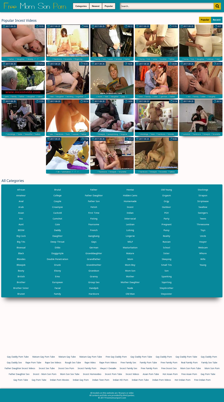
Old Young (166, 189)
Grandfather (94, 259)
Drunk (57, 264)
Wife (202, 259)
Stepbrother (166, 287)
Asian (21, 212)
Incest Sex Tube (47, 368)
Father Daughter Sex (19, 374)
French (94, 230)
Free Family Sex (128, 362)
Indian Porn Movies (59, 379)
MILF (130, 241)
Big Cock (21, 235)
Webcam (203, 247)
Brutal (57, 189)
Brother (21, 282)
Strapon (203, 195)
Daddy (57, 230)
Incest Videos (132, 374)
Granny (94, 276)
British (21, 276)
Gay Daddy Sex (14, 362)
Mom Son (130, 270)
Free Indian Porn (202, 379)
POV (166, 212)
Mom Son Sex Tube (69, 374)
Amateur (21, 195)
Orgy (166, 201)
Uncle (203, 235)
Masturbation (130, 247)
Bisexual (21, 247)
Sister (166, 253)
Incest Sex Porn (66, 368)
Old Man (130, 293)
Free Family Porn (169, 362)
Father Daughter (94, 195)
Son (167, 270)
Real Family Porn (189, 362)
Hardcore (94, 293)
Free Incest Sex (169, 368)
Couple (57, 201)
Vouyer (203, 241)
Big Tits (21, 241)
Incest (130, 206)
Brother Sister (21, 287)
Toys (202, 230)
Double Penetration (57, 259)
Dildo (57, 247)
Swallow (203, 206)
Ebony (57, 270)
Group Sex (94, 282)
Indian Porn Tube (140, 379)
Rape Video (90, 362)
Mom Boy (130, 264)
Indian (130, 212)
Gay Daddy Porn (164, 356)
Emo (57, 276)
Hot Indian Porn (182, 379)
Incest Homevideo (92, 374)
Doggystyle (57, 253)
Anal (21, 201)
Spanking (167, 276)
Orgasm (166, 195)
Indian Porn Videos (161, 379)
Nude (130, 287)
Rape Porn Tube (33, 362)
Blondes (21, 259)
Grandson (94, 270)
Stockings (203, 189)
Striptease (203, 201)
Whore (203, 253)
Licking (130, 230)
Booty (21, 270)
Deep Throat (57, 241)
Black (21, 253)
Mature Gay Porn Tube (43, 356)
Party (166, 218)
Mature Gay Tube (67, 356)
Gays (93, 241)
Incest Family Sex (128, 368)
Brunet (21, 293)
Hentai (130, 189)
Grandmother (93, 264)
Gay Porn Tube (208, 374)
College (57, 195)
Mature (130, 253)
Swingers (203, 212)
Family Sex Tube (209, 362)
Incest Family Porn (87, 368)
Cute (57, 224)
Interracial (130, 218)
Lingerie (130, 235)
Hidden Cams (130, 195)
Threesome (203, 224)
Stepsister (166, 293)
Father (93, 189)
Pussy (166, 230)
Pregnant (167, 224)
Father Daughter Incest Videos (20, 368)
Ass (21, 218)
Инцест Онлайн (108, 368)
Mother (130, 276)
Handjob (93, 287)
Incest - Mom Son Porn (44, 374)
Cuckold (57, 212)
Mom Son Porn (212, 368)
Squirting (166, 282)
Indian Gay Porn (81, 379)
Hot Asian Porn (170, 374)
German (93, 247)
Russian (167, 241)
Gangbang (93, 235)
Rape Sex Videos (53, 362)
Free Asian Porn (189, 374)
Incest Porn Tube (113, 374)
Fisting (93, 218)
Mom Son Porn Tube (190, 368)
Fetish (94, 206)
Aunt (21, 224)
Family (57, 293)
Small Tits (166, 264)
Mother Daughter (130, 282)
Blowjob (21, 264)
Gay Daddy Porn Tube (18, 356)
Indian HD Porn (120, 379)
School (166, 247)
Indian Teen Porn (100, 379)
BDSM (21, 230)
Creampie (57, 206)
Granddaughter (93, 253)
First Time (93, 212)
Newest (96, 6)
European (57, 282)
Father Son (94, 201)
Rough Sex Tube (73, 362)
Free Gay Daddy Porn (116, 356)
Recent (217, 19)
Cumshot (57, 218)
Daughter (57, 235)
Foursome (93, 224)
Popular (109, 6)
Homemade (130, 201)
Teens (203, 218)
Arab (21, 206)
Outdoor (166, 206)
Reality (166, 235)
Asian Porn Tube (151, 374)
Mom (130, 259)
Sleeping (166, 259)
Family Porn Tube (148, 362)
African (21, 189)
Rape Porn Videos (108, 362)
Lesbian (130, 224)
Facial (57, 287)
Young (203, 264)
